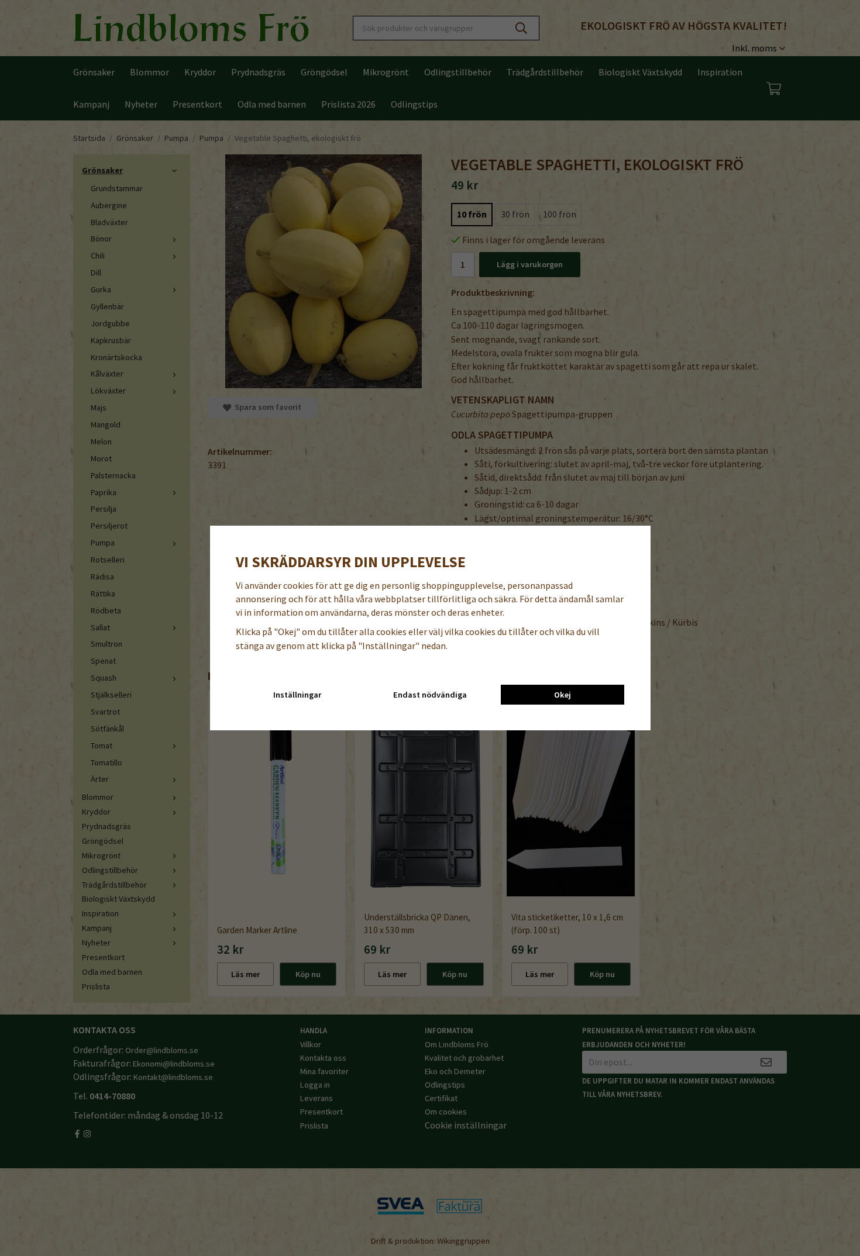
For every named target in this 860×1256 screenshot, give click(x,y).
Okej (562, 694)
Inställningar (297, 694)
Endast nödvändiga (430, 694)
